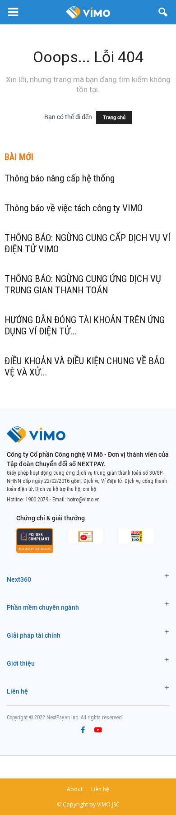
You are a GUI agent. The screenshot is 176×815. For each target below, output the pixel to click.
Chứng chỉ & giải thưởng (50, 518)
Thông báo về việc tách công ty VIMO (74, 208)
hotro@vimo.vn (83, 499)
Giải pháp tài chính (33, 635)
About (75, 789)
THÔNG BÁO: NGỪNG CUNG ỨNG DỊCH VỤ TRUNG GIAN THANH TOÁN (83, 284)
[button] (163, 12)
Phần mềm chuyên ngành (43, 607)
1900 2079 (36, 499)
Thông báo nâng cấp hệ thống (60, 178)
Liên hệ (17, 691)
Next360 (19, 579)
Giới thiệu (21, 663)
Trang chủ (114, 117)
